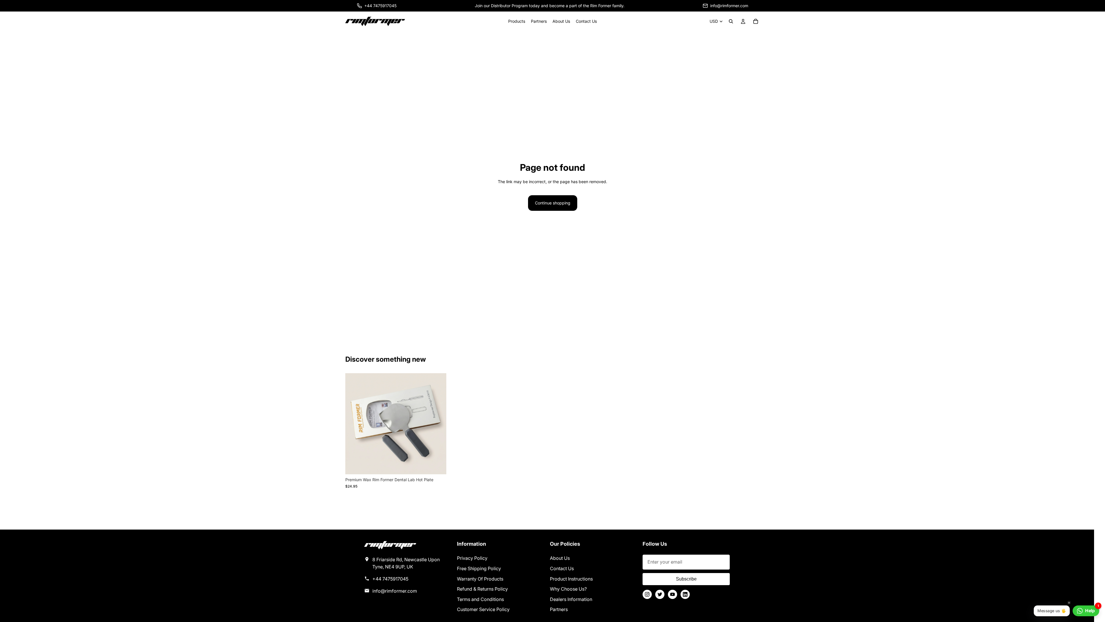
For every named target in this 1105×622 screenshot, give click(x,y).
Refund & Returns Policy (482, 589)
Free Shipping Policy (479, 568)
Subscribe (686, 579)
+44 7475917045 (390, 579)
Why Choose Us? (568, 589)
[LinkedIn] (685, 594)
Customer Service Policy (483, 609)
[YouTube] (672, 594)
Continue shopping (552, 202)
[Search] (731, 21)
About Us (560, 558)
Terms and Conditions (480, 599)
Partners (559, 609)
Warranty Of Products (480, 579)
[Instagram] (647, 594)
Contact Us (562, 568)
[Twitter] (659, 594)
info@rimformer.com (394, 591)
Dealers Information (571, 599)
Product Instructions (571, 579)
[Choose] (437, 465)
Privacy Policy (472, 558)
